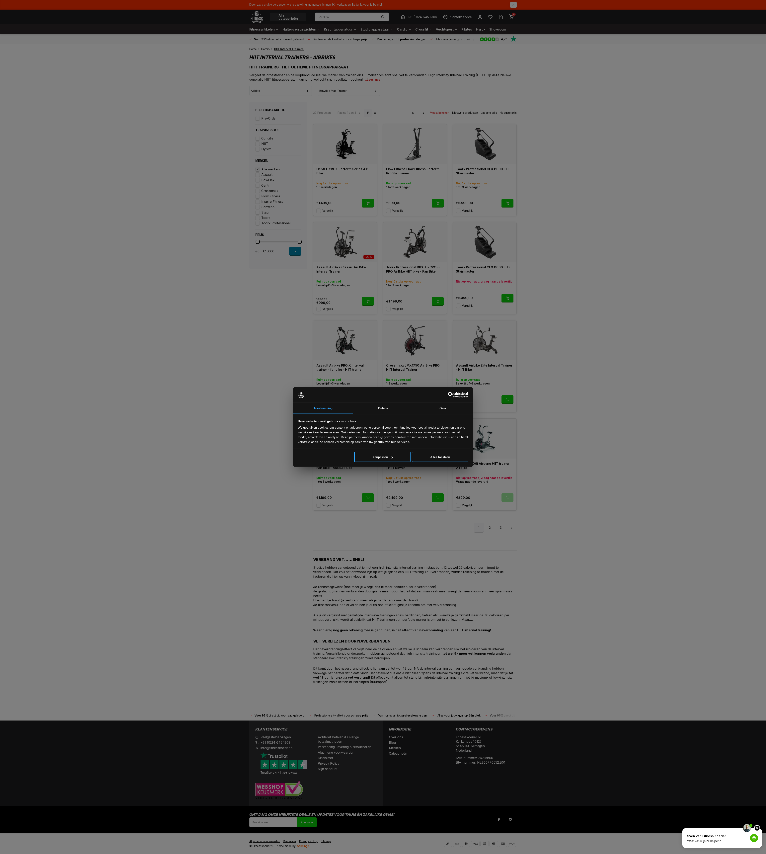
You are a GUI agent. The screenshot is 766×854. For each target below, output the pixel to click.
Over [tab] (442, 408)
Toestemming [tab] (323, 408)
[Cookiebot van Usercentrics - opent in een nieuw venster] (450, 395)
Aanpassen (380, 457)
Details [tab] (383, 408)
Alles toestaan (440, 457)
